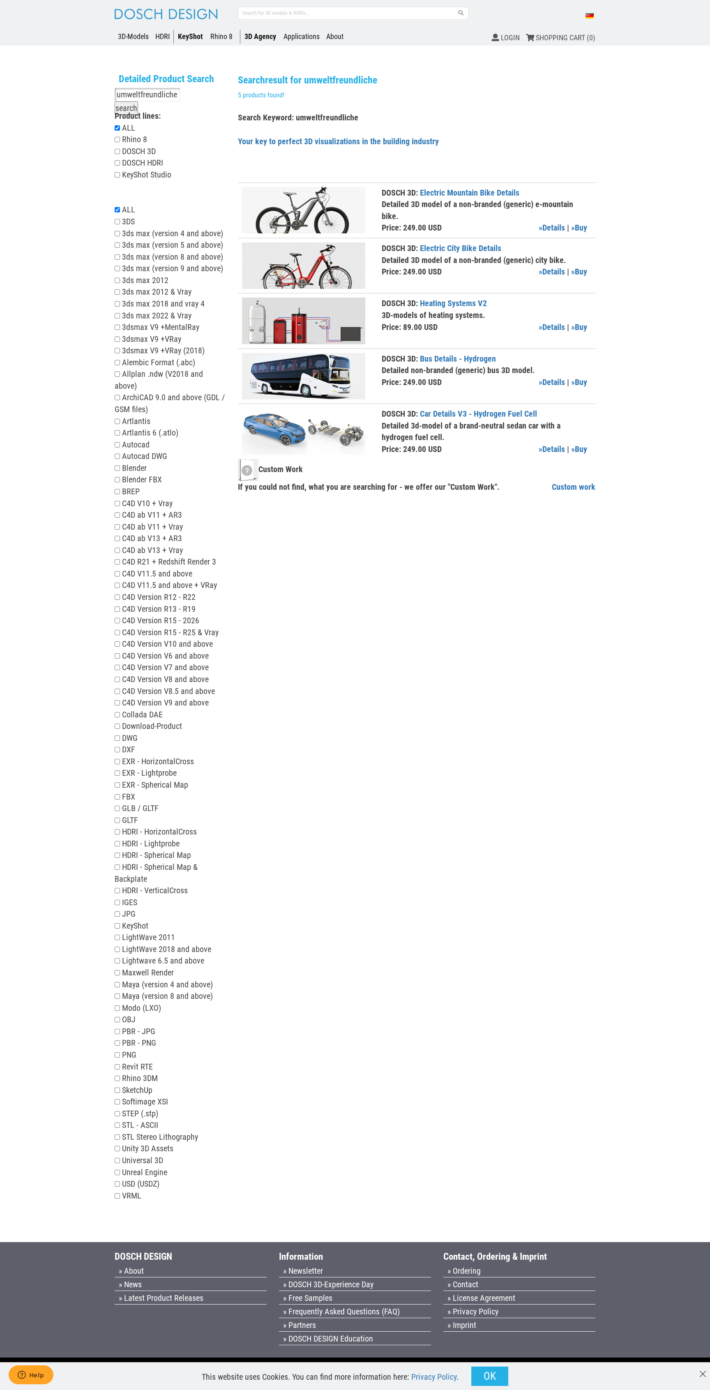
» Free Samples (307, 1298)
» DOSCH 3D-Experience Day (328, 1284)
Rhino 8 (221, 36)
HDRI (162, 36)
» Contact (462, 1284)
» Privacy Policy (472, 1311)
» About (131, 1271)
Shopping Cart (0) (564, 37)
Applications (302, 36)
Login (509, 37)
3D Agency (260, 36)
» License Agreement (481, 1298)
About (334, 36)
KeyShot (190, 36)
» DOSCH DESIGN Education (328, 1339)
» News (130, 1284)
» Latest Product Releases (161, 1298)
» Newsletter (303, 1271)
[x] (703, 1370)
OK (490, 1376)
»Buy (579, 228)
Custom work (573, 487)
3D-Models (133, 36)
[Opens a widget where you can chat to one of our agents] (30, 1375)
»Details (552, 228)
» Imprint (461, 1325)
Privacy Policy (433, 1377)
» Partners (299, 1325)
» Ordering (464, 1271)
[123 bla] (461, 13)
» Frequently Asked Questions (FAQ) (341, 1311)
